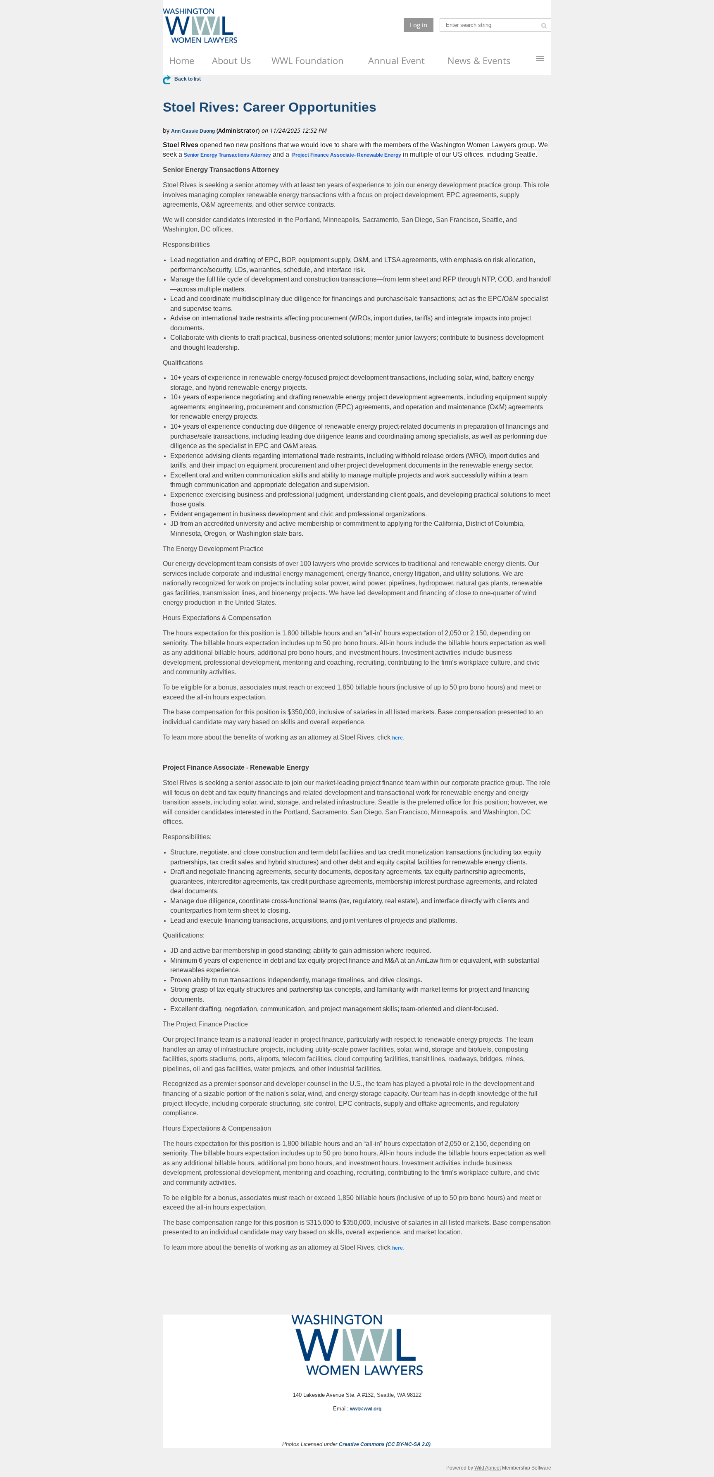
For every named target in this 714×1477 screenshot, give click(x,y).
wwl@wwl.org (365, 1409)
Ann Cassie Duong (193, 131)
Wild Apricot (487, 1467)
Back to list (187, 79)
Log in (418, 25)
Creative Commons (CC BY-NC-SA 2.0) (385, 1444)
